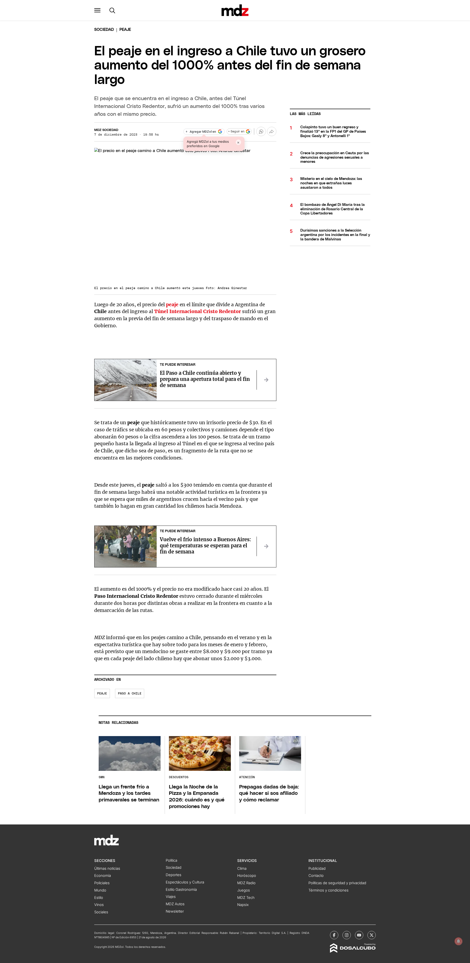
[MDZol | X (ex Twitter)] (372, 935)
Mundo (100, 890)
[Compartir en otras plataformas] (271, 131)
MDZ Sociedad (106, 130)
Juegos (243, 890)
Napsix (243, 905)
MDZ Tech (246, 897)
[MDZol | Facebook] (334, 935)
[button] (97, 10)
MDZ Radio (246, 883)
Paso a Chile (129, 693)
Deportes (173, 875)
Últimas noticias (107, 868)
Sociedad (104, 30)
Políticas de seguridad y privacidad (337, 883)
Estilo (98, 897)
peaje (102, 693)
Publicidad (317, 868)
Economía (102, 875)
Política (171, 860)
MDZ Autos (175, 904)
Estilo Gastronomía (181, 889)
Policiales (102, 883)
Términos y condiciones (328, 890)
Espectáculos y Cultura (185, 882)
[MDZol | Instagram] (347, 935)
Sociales (101, 912)
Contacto (316, 875)
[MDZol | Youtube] (359, 935)
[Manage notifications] (458, 941)
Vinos (99, 905)
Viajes (171, 896)
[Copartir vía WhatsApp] (261, 131)
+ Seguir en (236, 131)
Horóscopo (246, 875)
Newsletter (175, 911)
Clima (242, 868)
